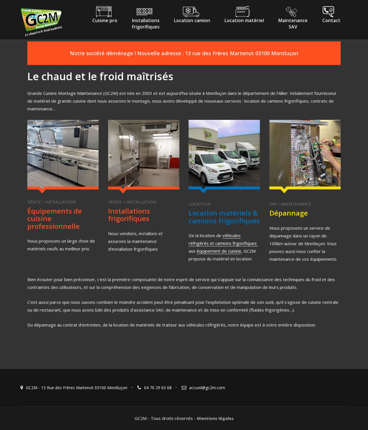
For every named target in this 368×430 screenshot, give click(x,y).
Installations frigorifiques (129, 214)
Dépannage (288, 213)
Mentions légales (215, 418)
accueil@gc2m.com (207, 387)
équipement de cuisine (219, 251)
